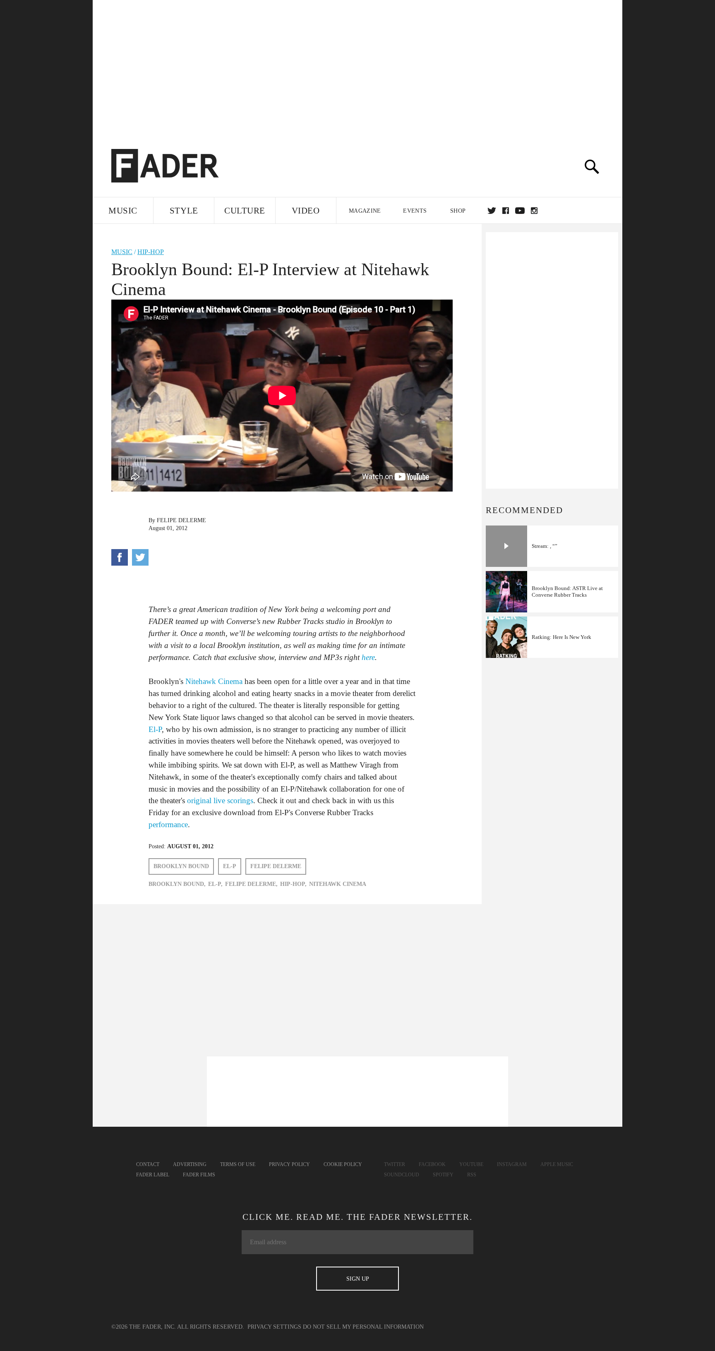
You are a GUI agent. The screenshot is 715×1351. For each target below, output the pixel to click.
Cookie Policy (343, 1164)
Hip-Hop (150, 251)
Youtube (471, 1164)
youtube (520, 210)
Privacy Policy (289, 1164)
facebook (505, 210)
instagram (534, 210)
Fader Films (199, 1175)
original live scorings (220, 800)
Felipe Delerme (181, 520)
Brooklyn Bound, (177, 884)
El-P (155, 729)
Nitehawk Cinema (213, 681)
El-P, (215, 884)
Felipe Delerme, (251, 884)
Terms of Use (237, 1164)
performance (168, 824)
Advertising (189, 1164)
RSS (471, 1175)
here (368, 657)
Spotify (443, 1175)
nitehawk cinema (337, 884)
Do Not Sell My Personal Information (363, 1327)
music (121, 251)
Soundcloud (401, 1175)
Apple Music (556, 1164)
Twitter (491, 210)
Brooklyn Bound (181, 866)
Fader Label (152, 1175)
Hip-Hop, (293, 884)
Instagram (512, 1164)
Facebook (432, 1164)
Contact (147, 1164)
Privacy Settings (274, 1327)
